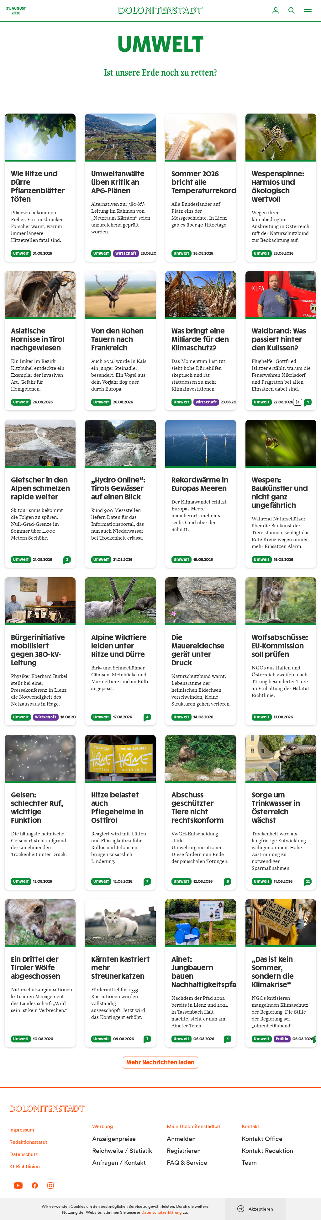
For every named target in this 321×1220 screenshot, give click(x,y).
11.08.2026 (283, 881)
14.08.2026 (203, 717)
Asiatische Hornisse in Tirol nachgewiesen (37, 340)
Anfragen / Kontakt (119, 1162)
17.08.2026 (122, 717)
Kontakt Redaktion (267, 1150)
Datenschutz (23, 1154)
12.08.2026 (122, 881)
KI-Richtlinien (24, 1166)
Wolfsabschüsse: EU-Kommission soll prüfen (280, 646)
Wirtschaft (126, 253)
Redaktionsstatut (28, 1142)
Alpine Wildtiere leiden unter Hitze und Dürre (119, 646)
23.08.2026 (230, 402)
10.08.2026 (43, 1039)
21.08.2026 (42, 560)
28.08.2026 (150, 253)
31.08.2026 (42, 253)
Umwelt (21, 253)
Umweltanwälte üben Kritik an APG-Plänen (118, 182)
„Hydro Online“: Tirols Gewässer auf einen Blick (118, 489)
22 (308, 881)
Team (249, 1162)
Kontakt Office (262, 1139)
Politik (282, 1039)
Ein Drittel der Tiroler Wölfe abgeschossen (35, 968)
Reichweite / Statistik (122, 1150)
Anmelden (181, 1139)
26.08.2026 (43, 402)
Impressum (21, 1130)
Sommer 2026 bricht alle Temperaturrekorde (206, 182)
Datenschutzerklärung (161, 1212)
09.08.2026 (123, 1039)
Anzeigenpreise (114, 1139)
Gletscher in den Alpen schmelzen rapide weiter (40, 489)
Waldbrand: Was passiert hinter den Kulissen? (279, 340)
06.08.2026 (203, 1039)
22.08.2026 (283, 402)
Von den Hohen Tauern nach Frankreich (117, 340)
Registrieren (184, 1150)
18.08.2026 (70, 717)
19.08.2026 (203, 560)
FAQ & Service (187, 1162)
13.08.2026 (283, 717)
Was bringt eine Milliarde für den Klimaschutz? (200, 340)
